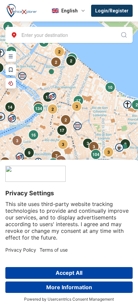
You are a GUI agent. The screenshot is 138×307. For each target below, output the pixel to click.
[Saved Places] (10, 69)
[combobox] (69, 35)
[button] (22, 76)
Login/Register (112, 10)
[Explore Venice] (10, 56)
